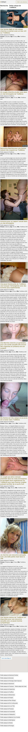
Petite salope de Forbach (6, 697)
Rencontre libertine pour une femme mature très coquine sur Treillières (13, 149)
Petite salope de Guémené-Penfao (9, 675)
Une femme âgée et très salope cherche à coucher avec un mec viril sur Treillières (13, 31)
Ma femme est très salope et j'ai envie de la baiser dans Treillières (13, 419)
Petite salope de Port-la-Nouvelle (9, 703)
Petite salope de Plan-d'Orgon (8, 700)
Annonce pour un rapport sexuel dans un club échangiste (13, 222)
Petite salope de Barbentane (7, 694)
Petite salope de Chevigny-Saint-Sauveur (11, 680)
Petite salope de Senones (6, 678)
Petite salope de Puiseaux (7, 709)
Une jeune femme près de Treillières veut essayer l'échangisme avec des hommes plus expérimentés (13, 286)
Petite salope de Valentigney (7, 720)
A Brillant (3, 2)
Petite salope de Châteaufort (7, 714)
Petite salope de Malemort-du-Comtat (10, 717)
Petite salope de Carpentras (7, 689)
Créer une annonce (22, 2)
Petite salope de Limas (20, 686)
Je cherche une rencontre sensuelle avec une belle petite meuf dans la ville (13, 556)
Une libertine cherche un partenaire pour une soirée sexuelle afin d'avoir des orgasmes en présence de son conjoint (13, 345)
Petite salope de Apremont (7, 683)
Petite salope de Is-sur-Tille (7, 706)
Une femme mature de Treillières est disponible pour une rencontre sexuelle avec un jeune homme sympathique (13, 620)
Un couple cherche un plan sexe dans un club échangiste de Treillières (13, 93)
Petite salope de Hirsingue (7, 725)
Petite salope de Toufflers (7, 692)
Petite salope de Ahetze (6, 723)
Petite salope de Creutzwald (7, 711)
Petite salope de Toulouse (7, 686)
